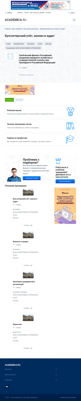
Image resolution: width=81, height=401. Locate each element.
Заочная (48, 44)
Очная (40, 44)
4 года (8, 44)
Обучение (8, 369)
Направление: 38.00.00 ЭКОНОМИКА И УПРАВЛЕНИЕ (23, 48)
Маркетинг (17, 324)
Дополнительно (10, 375)
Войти (73, 13)
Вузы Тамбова (17, 29)
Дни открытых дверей (37, 12)
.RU (15, 20)
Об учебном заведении (26, 75)
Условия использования (68, 397)
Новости (20, 12)
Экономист (30, 44)
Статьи (26, 12)
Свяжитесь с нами (32, 178)
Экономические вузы (31, 29)
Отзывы (48, 12)
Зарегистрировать (65, 181)
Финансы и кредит (20, 242)
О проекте (8, 380)
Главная (8, 29)
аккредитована (19, 44)
